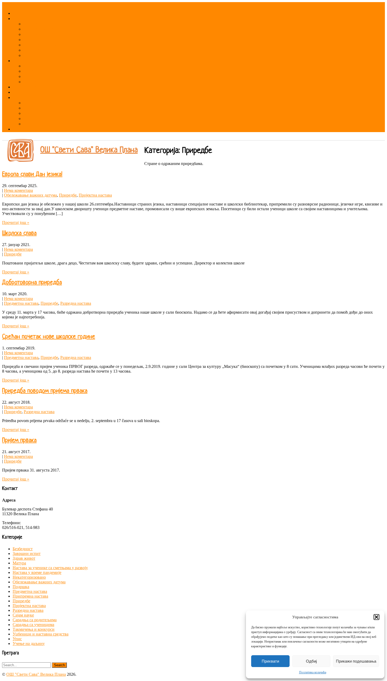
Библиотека (33, 50)
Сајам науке (23, 615)
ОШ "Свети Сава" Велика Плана (89, 150)
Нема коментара (18, 190)
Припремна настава (30, 596)
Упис (27, 118)
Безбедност (23, 549)
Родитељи (22, 97)
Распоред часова (38, 24)
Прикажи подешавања (356, 661)
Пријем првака (19, 440)
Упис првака (34, 108)
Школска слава (19, 233)
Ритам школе (24, 87)
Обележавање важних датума (30, 195)
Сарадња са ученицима (33, 624)
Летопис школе (36, 55)
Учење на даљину (29, 643)
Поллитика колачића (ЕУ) (35, 129)
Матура (19, 563)
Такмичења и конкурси (33, 629)
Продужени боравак (41, 45)
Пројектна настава (95, 195)
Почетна (20, 13)
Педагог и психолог (40, 81)
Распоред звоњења (41, 29)
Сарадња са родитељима (47, 103)
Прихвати (270, 661)
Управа (29, 66)
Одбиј (311, 661)
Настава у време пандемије (37, 572)
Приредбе (68, 195)
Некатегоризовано (29, 577)
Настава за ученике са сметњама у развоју (50, 567)
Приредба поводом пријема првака (44, 391)
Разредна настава (39, 71)
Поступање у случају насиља (49, 39)
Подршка (31, 124)
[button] (376, 617)
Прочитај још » (15, 222)
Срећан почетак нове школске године (48, 337)
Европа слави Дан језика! (32, 174)
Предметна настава (41, 76)
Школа (18, 18)
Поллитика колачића (312, 672)
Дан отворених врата (42, 34)
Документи (23, 92)
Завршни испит (37, 113)
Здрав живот (24, 558)
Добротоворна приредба (32, 282)
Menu (7, 4)
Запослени (22, 60)
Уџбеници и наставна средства (40, 634)
